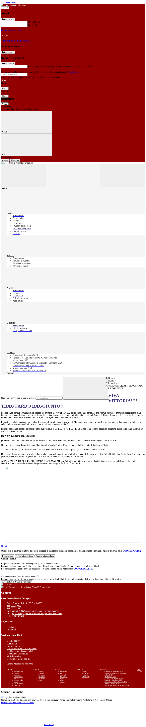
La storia (17, 685)
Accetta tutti (45, 556)
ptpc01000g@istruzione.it (36, 611)
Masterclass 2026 (110, 677)
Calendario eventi (63, 677)
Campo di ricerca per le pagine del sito (18, 398)
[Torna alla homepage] (73, 163)
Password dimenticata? (11, 30)
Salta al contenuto (9, 2)
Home (111, 378)
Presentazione (18, 671)
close (4, 188)
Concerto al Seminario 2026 (114, 671)
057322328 (16, 608)
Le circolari (63, 674)
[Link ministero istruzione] (13, 5)
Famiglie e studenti (41, 672)
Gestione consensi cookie (18, 659)
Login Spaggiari (74, 72)
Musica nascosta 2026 (112, 683)
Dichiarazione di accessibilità (20, 651)
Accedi (5, 8)
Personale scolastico (41, 676)
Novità (111, 380)
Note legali (12, 643)
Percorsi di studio (41, 679)
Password (32, 25)
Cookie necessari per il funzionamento (18, 576)
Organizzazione (19, 683)
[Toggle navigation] (23, 175)
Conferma (15, 160)
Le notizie (112, 383)
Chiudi (4, 88)
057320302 (16, 606)
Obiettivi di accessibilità (17, 653)
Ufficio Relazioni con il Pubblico (21, 648)
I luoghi (16, 673)
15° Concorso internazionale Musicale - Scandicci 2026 (114, 679)
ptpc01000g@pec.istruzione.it (37, 613)
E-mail (31, 66)
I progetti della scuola (85, 676)
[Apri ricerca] (122, 175)
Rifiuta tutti (24, 556)
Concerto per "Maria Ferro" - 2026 (116, 682)
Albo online (62, 681)
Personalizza (7, 556)
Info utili (139, 670)
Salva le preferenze (23, 582)
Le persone (17, 675)
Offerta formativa (85, 672)
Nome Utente (34, 22)
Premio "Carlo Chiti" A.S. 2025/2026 (117, 685)
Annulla (5, 160)
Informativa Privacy (16, 646)
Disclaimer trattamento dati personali (17, 702)
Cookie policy (13, 641)
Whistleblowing (14, 656)
